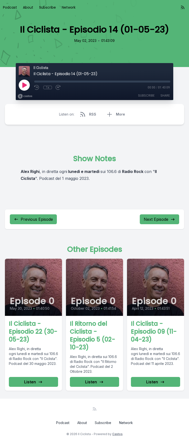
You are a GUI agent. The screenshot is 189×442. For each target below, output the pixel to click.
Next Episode (156, 219)
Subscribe (47, 7)
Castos (117, 434)
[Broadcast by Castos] (25, 96)
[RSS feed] (182, 7)
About (28, 7)
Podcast (10, 7)
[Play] (24, 85)
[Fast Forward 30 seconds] (58, 87)
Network (69, 7)
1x (47, 87)
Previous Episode (37, 219)
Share (165, 95)
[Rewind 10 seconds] (37, 87)
